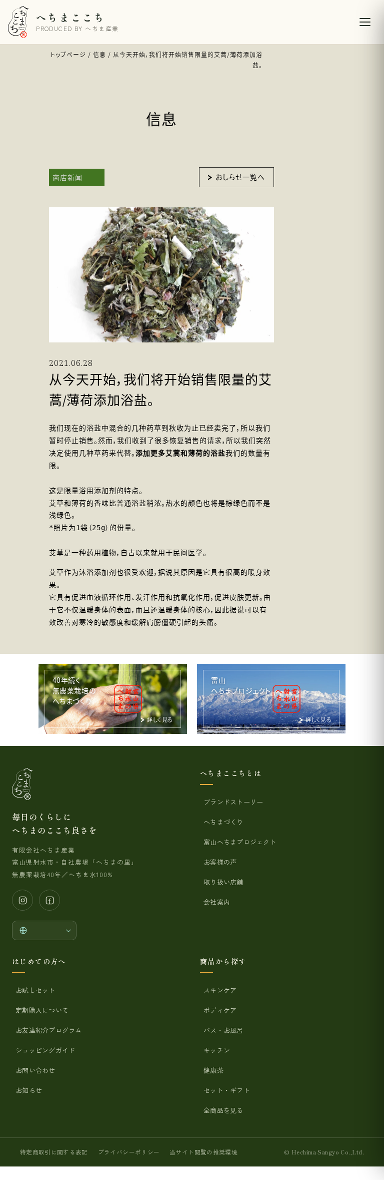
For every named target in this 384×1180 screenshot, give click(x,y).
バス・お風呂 (224, 1030)
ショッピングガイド (45, 1050)
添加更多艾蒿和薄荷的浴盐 (181, 453)
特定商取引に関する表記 (54, 1152)
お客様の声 (220, 862)
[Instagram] (22, 900)
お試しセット (36, 990)
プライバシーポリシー (129, 1152)
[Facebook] (49, 900)
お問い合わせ (36, 1070)
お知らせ (29, 1090)
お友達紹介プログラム (49, 1030)
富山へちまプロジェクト (240, 842)
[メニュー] (365, 22)
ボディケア (220, 1010)
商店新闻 (67, 177)
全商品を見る (224, 1110)
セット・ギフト (227, 1090)
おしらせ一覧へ (240, 177)
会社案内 (217, 902)
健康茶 (214, 1070)
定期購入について (42, 1010)
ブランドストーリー (233, 802)
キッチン (217, 1050)
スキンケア (220, 990)
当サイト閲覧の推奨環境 (204, 1152)
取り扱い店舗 (224, 882)
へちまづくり (224, 822)
